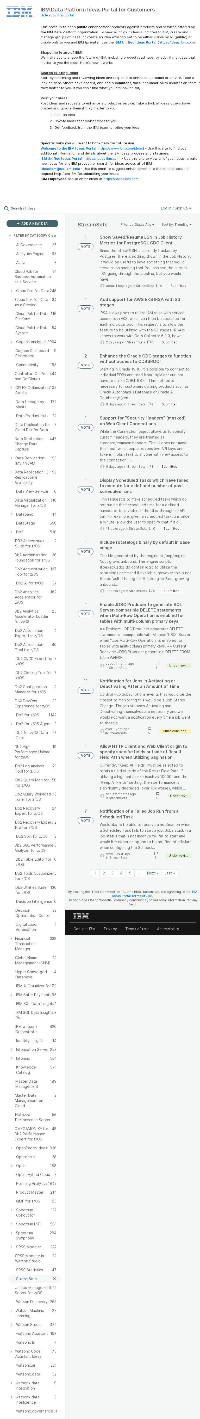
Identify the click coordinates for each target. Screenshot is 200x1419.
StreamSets (145, 286)
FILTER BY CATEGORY (30, 235)
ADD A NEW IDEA (34, 223)
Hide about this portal (57, 15)
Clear (52, 235)
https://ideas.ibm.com (176, 42)
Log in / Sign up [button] (175, 208)
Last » (170, 873)
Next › (152, 873)
